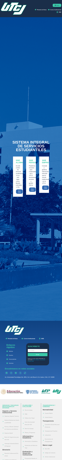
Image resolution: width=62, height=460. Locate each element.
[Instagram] (11, 373)
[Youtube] (15, 373)
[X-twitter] (20, 373)
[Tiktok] (25, 373)
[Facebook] (6, 373)
